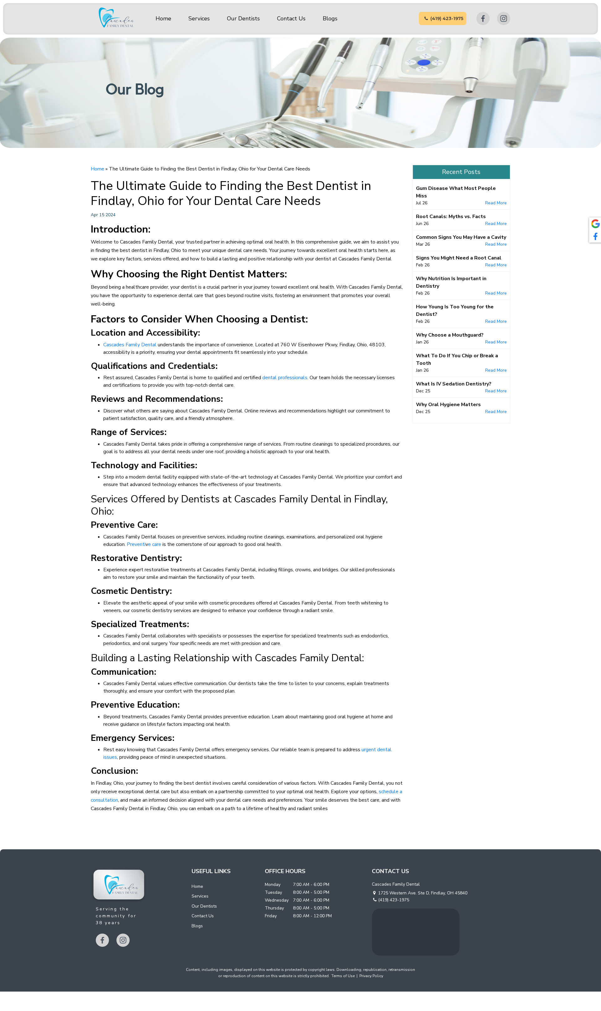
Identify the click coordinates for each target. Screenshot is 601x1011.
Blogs (330, 18)
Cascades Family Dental (130, 344)
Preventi (136, 544)
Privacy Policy (371, 975)
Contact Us (291, 18)
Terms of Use (343, 975)
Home (163, 18)
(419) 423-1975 (446, 18)
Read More (496, 203)
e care (154, 544)
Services (199, 18)
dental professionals (284, 377)
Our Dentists (243, 18)
